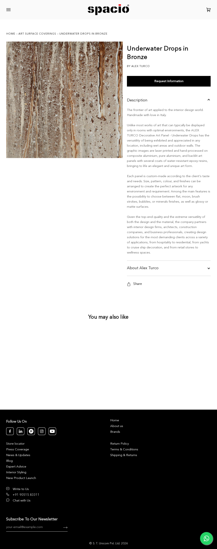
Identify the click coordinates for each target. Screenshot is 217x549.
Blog (9, 461)
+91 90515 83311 (26, 495)
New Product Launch (21, 478)
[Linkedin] (20, 431)
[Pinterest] (31, 431)
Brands (115, 432)
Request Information (169, 81)
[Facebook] (10, 431)
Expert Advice (16, 466)
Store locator (15, 443)
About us (116, 426)
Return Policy (119, 443)
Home (10, 34)
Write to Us (21, 489)
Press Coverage (17, 449)
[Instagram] (42, 431)
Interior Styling (16, 472)
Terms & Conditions (124, 449)
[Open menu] (9, 9)
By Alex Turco (138, 66)
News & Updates (18, 455)
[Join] (62, 527)
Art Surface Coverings (37, 34)
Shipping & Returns (123, 455)
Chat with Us (22, 500)
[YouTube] (52, 431)
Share (137, 284)
